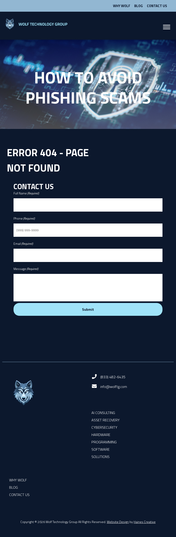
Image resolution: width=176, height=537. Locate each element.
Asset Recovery (105, 420)
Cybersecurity (104, 427)
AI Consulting (103, 412)
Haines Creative (145, 521)
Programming (104, 442)
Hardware (100, 434)
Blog (138, 5)
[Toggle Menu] (166, 27)
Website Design (118, 521)
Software (100, 449)
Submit (88, 309)
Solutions (100, 456)
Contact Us (157, 5)
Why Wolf (121, 5)
